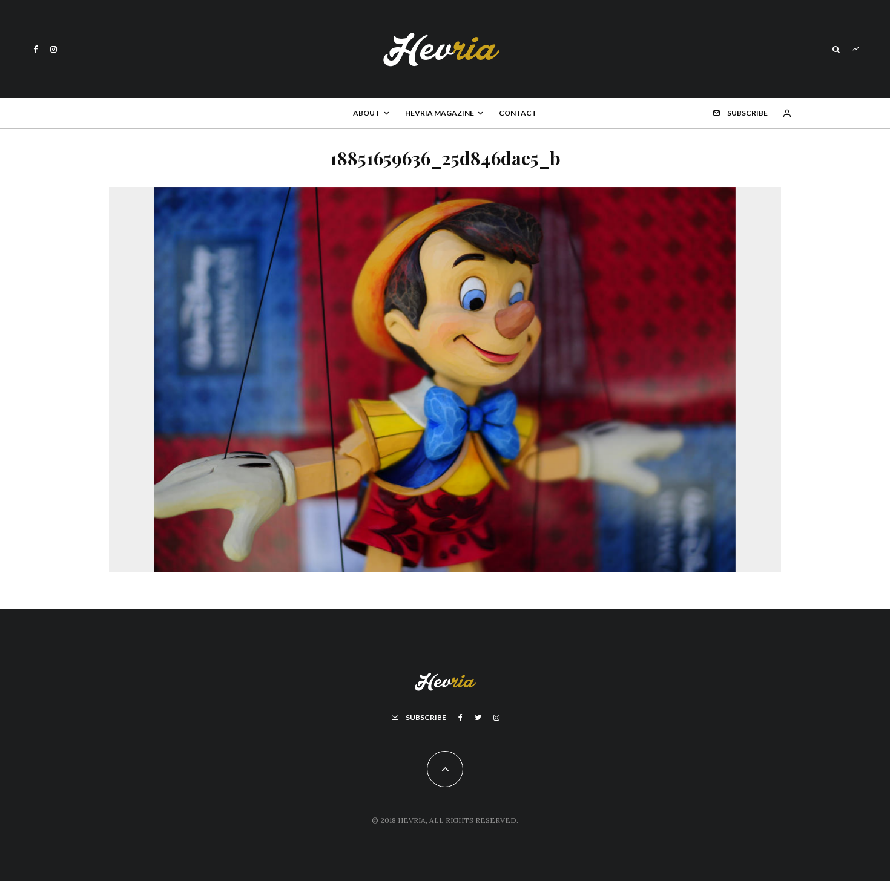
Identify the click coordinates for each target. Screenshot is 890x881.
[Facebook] (35, 49)
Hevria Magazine (439, 112)
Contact (518, 112)
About (366, 112)
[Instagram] (53, 49)
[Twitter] (478, 717)
